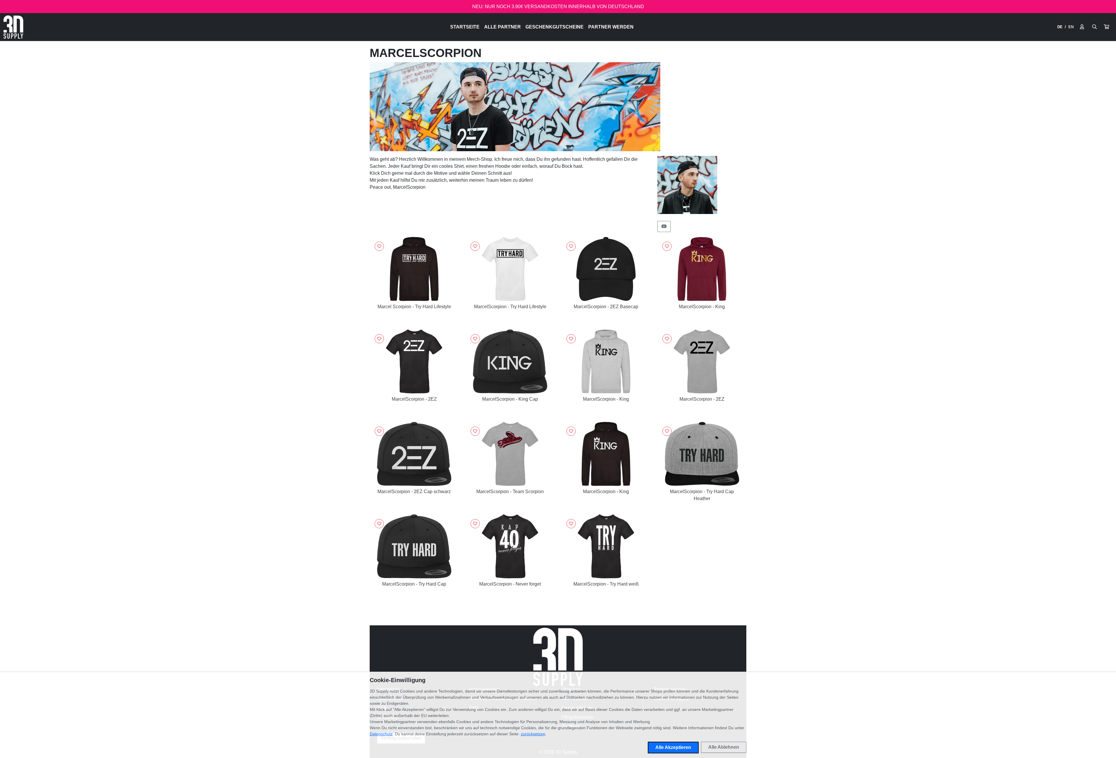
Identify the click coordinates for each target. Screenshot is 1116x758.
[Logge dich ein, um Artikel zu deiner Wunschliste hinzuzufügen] (379, 246)
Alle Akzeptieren (673, 747)
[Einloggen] (1082, 27)
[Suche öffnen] (1094, 27)
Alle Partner (502, 26)
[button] (1106, 27)
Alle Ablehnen (723, 747)
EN (1071, 27)
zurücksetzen (533, 734)
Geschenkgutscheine (554, 26)
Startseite (465, 26)
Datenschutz (381, 734)
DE (1060, 27)
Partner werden (611, 26)
